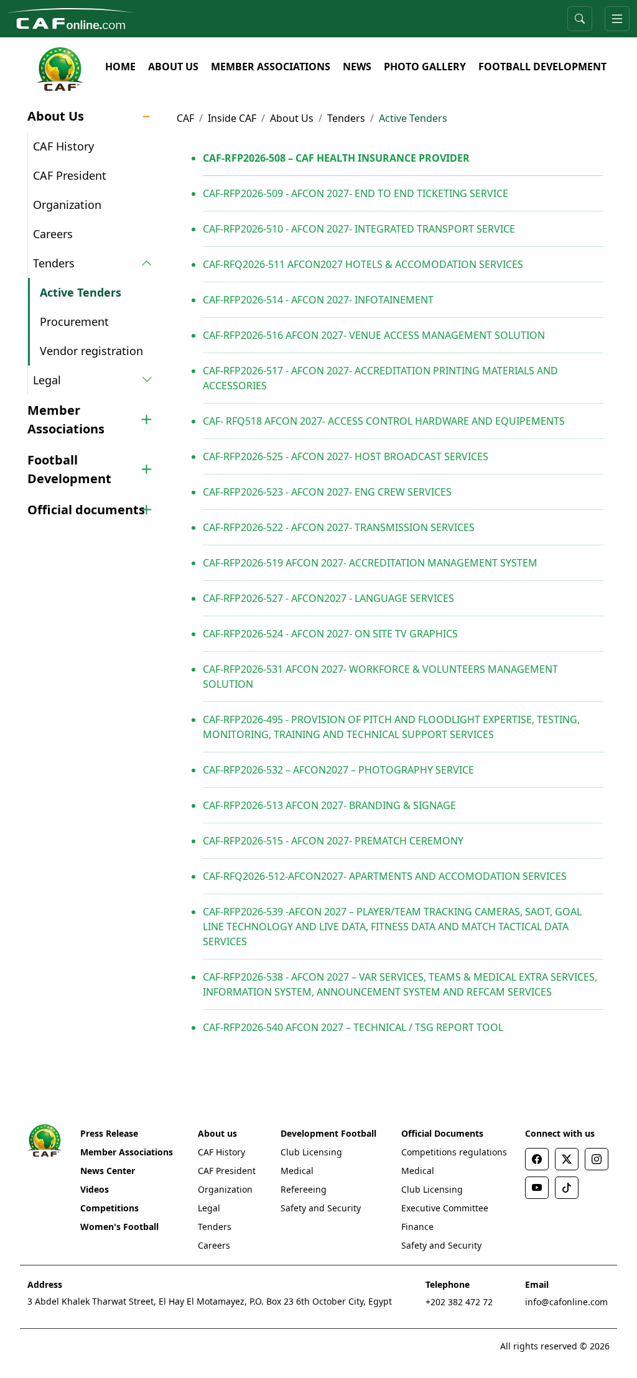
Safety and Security (321, 1208)
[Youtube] (537, 1188)
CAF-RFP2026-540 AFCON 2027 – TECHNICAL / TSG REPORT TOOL (353, 1027)
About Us (173, 66)
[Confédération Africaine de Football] (71, 17)
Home (120, 66)
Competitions (109, 1208)
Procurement (74, 321)
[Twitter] (567, 1159)
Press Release (109, 1133)
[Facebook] (537, 1159)
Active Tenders (80, 292)
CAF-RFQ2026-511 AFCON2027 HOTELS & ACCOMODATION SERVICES (363, 264)
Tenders (346, 118)
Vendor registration (91, 350)
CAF (185, 118)
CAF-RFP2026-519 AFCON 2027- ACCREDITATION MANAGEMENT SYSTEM (370, 563)
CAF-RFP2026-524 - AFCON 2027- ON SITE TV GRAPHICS (330, 633)
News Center (107, 1171)
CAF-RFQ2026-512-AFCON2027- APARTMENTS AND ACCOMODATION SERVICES (385, 876)
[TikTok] (567, 1188)
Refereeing (304, 1189)
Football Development (542, 66)
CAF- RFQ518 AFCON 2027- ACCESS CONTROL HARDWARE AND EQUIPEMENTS (384, 421)
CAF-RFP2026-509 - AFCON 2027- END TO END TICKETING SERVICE (355, 193)
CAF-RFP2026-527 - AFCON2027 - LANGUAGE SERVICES (328, 598)
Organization (67, 204)
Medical (297, 1171)
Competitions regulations (454, 1152)
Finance (417, 1226)
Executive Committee (444, 1208)
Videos (94, 1189)
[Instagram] (596, 1159)
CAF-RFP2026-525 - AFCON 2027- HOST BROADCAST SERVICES (345, 456)
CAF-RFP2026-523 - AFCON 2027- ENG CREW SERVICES (327, 492)
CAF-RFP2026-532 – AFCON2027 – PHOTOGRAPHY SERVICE (338, 770)
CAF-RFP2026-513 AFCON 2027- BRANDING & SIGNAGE (329, 805)
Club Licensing (311, 1152)
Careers (53, 233)
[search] (579, 18)
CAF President (69, 175)
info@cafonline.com (566, 1302)
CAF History (63, 146)
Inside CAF (232, 118)
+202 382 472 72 (459, 1302)
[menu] (617, 18)
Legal (209, 1208)
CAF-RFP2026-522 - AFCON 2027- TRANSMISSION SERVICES (339, 527)
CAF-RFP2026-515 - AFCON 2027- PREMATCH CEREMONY (333, 841)
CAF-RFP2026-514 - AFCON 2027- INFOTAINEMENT (318, 300)
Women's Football (119, 1226)
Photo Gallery (425, 66)
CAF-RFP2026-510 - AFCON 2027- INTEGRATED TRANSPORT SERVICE (359, 229)
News (357, 66)
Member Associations (270, 66)
